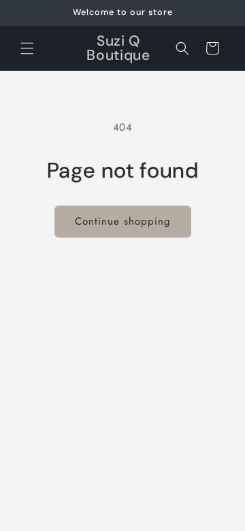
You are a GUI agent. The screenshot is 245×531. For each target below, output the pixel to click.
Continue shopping (123, 221)
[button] (27, 48)
